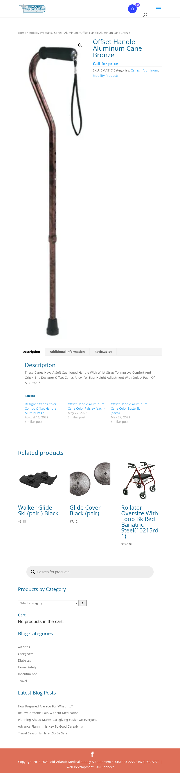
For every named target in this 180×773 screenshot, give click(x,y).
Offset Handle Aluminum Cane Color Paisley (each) (86, 406)
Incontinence (27, 674)
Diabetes (24, 660)
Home (22, 33)
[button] (80, 45)
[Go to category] (83, 603)
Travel (22, 681)
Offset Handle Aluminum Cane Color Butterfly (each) (129, 408)
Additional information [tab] (67, 352)
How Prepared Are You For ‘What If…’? (45, 706)
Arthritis (24, 647)
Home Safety (27, 667)
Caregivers (26, 654)
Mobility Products (40, 33)
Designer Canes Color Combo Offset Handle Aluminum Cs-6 (40, 408)
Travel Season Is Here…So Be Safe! (43, 733)
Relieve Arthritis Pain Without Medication (48, 713)
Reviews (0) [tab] (103, 352)
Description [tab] (31, 352)
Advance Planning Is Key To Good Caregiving (50, 726)
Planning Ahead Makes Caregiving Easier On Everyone (57, 720)
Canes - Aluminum (66, 33)
